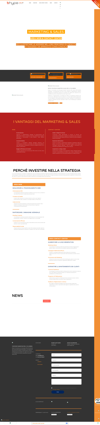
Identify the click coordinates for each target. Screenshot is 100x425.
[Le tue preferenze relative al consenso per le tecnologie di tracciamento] (98, 423)
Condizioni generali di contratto (73, 412)
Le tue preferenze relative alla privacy (55, 423)
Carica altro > (46, 301)
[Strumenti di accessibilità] (10, 423)
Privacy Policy (56, 389)
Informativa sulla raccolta (38, 423)
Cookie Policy (54, 414)
